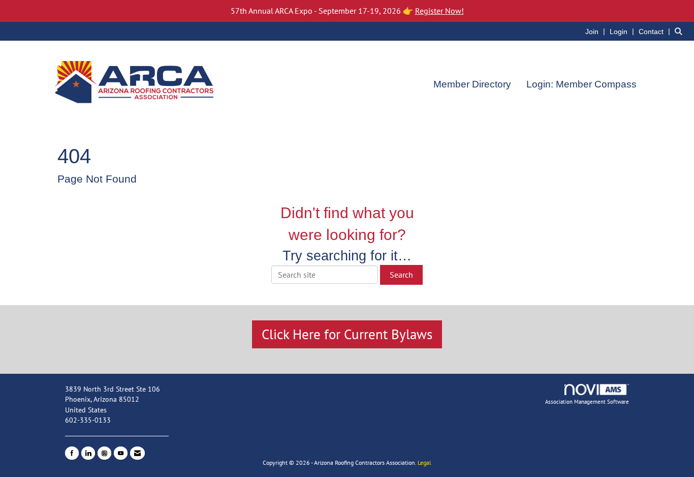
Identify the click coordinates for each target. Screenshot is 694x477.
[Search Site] (680, 31)
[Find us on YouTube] (121, 453)
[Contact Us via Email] (137, 453)
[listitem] (596, 31)
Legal (424, 462)
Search (401, 275)
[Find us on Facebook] (72, 453)
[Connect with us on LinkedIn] (88, 453)
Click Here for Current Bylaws (347, 334)
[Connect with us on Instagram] (104, 453)
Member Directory (472, 84)
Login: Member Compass (581, 84)
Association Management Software (587, 401)
